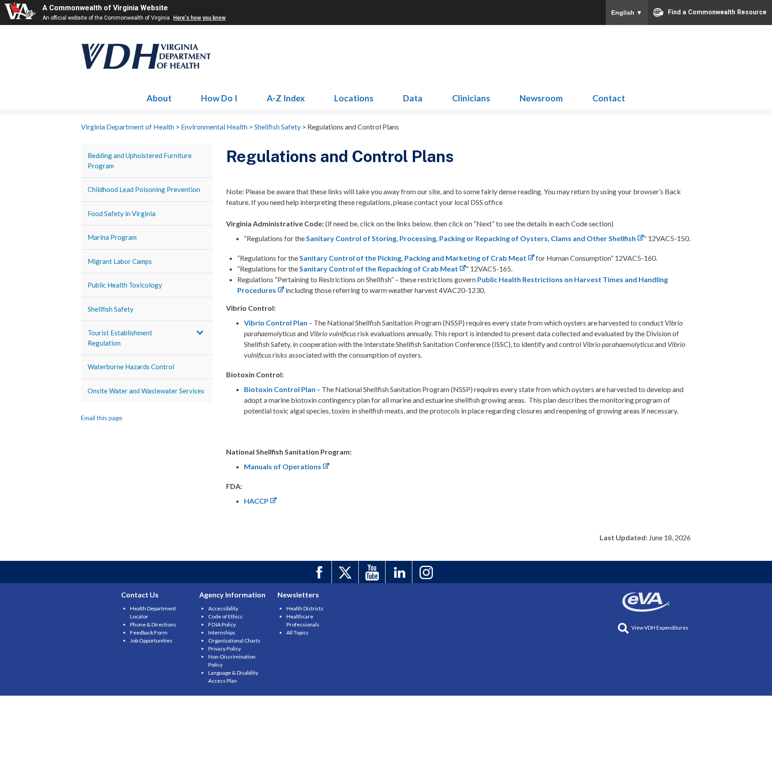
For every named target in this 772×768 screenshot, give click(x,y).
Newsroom (541, 98)
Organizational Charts (234, 640)
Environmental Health (146, 56)
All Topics (297, 632)
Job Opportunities (151, 640)
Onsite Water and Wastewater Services (146, 391)
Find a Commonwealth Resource (717, 11)
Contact (608, 98)
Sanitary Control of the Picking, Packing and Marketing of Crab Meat (412, 258)
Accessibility (223, 608)
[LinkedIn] (400, 572)
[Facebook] (319, 572)
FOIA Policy (222, 624)
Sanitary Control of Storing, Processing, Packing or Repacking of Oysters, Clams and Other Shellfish (471, 238)
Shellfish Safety (111, 309)
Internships (221, 632)
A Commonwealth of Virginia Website (105, 8)
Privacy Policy (224, 648)
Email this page (101, 418)
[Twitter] (346, 572)
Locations (353, 98)
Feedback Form (149, 632)
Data (413, 98)
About (159, 98)
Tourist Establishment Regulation (120, 338)
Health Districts (304, 608)
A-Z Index (286, 98)
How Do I (219, 98)
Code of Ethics (225, 616)
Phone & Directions (153, 624)
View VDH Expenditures (659, 627)
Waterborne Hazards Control (131, 367)
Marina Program (112, 237)
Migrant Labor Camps (120, 261)
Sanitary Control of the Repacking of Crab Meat (378, 268)
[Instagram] (427, 572)
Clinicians (471, 98)
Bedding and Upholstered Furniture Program (140, 160)
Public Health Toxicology (125, 285)
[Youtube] (373, 572)
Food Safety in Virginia (121, 213)
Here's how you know (199, 18)
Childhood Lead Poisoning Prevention (144, 189)
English (626, 12)
